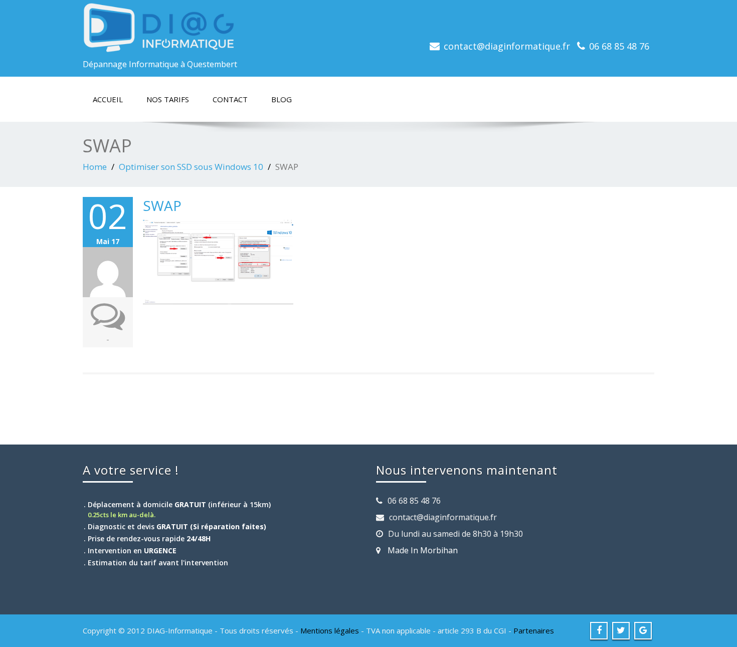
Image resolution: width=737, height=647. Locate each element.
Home (95, 166)
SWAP (162, 205)
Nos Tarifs (167, 99)
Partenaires (533, 630)
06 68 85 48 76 (619, 46)
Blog (281, 99)
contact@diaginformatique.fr (507, 46)
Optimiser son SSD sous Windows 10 (191, 166)
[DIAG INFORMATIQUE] (222, 28)
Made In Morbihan (423, 550)
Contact (230, 99)
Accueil (108, 99)
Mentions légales (329, 630)
